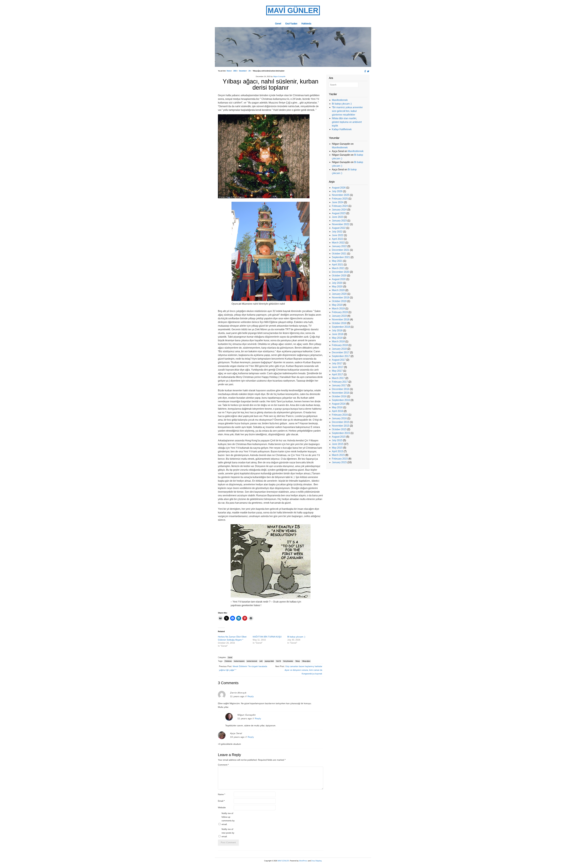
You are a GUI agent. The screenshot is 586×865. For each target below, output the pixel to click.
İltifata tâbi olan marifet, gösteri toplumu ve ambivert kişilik (347, 122)
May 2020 (337, 286)
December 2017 (340, 352)
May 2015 (337, 447)
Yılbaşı (297, 661)
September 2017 (341, 356)
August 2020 (339, 279)
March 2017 (338, 378)
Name (221, 794)
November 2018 (340, 319)
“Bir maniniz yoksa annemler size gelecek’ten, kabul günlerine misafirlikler (347, 111)
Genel (278, 23)
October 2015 (339, 429)
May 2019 (337, 305)
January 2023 (339, 220)
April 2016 (337, 411)
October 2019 (339, 301)
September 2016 (341, 400)
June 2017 (337, 367)
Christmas (228, 661)
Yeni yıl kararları (288, 661)
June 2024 (337, 202)
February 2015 (340, 458)
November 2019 (340, 297)
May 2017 (337, 370)
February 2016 (340, 414)
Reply (251, 696)
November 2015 (340, 425)
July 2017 (337, 363)
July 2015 (337, 440)
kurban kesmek (252, 661)
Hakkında (306, 23)
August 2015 (339, 436)
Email (221, 801)
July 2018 (337, 330)
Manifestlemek (340, 100)
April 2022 (337, 239)
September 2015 (341, 433)
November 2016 (340, 392)
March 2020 (338, 290)
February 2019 (340, 312)
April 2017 (337, 374)
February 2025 (340, 198)
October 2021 (339, 253)
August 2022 (339, 228)
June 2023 (337, 217)
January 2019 (339, 316)
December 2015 (340, 422)
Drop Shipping (316, 861)
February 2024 (340, 206)
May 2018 (337, 338)
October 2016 (339, 396)
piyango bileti (269, 661)
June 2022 (337, 235)
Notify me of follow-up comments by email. (228, 818)
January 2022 (339, 246)
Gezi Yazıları (291, 23)
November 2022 (340, 224)
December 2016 (340, 389)
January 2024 (339, 209)
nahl (260, 661)
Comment (223, 765)
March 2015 (338, 455)
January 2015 (339, 462)
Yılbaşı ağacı (306, 661)
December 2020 (340, 272)
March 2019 (338, 308)
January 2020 (339, 294)
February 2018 (340, 345)
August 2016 (339, 403)
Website (222, 807)
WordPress (303, 861)
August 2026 (339, 187)
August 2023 (339, 213)
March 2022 (338, 242)
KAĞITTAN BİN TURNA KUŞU (267, 636)
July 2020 (337, 283)
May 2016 (337, 407)
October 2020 (339, 275)
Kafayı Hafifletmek (342, 129)
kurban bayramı (239, 661)
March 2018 (338, 341)
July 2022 (337, 231)
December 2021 (340, 250)
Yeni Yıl (278, 661)
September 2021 (341, 257)
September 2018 (341, 327)
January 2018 (339, 348)
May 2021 (337, 261)
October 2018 (339, 323)
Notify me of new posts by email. (228, 833)
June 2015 (337, 444)
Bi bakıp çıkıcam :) (296, 636)
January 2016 (339, 418)
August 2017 (339, 359)
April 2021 (337, 264)
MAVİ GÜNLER (293, 10)
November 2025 (340, 195)
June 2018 (337, 334)
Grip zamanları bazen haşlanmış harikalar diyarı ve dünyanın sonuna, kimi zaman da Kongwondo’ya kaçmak (303, 670)
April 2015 (337, 451)
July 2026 (337, 191)
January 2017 (339, 385)
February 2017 (340, 381)
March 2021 (338, 268)
